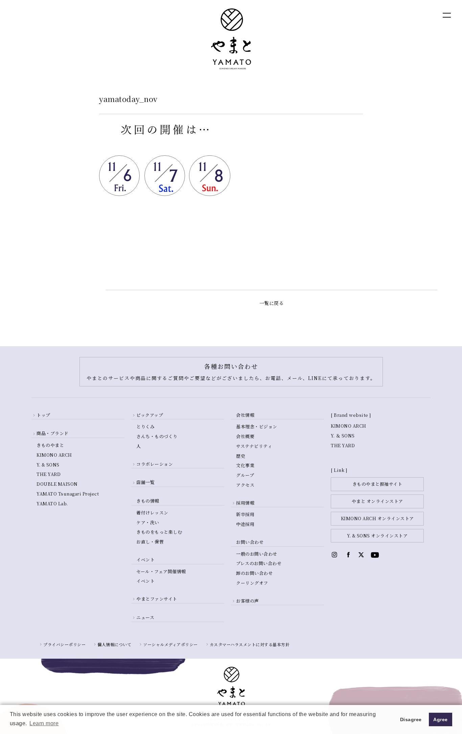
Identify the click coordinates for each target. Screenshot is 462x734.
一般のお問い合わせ (256, 554)
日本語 (409, 15)
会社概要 (245, 436)
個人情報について (114, 644)
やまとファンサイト (156, 599)
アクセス (245, 485)
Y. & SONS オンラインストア (377, 535)
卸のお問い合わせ (254, 573)
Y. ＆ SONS (343, 435)
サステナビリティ (254, 446)
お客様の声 (247, 601)
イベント (145, 581)
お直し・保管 (150, 541)
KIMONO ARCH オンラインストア (377, 518)
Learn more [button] (44, 723)
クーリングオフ (252, 583)
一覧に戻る (271, 303)
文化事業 (245, 465)
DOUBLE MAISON (57, 484)
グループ (245, 475)
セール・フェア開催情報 (161, 571)
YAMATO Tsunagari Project (68, 493)
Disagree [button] (411, 719)
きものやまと (50, 445)
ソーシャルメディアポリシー (170, 644)
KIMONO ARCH (54, 455)
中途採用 (245, 524)
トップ (43, 415)
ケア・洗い (147, 522)
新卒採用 (245, 514)
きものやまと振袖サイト (377, 484)
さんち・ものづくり (157, 436)
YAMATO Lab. (52, 503)
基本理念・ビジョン (256, 426)
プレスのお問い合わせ (258, 563)
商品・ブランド (53, 433)
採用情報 (245, 503)
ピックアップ (149, 415)
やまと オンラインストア (377, 501)
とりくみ (145, 426)
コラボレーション (154, 464)
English (381, 15)
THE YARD (49, 474)
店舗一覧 (145, 482)
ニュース (145, 617)
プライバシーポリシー (64, 644)
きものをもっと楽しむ (159, 532)
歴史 (240, 456)
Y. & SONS (48, 464)
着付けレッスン (152, 512)
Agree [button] (440, 719)
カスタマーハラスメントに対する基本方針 (250, 644)
